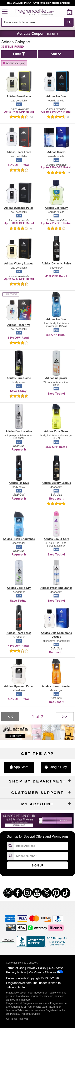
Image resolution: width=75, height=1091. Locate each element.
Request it (18, 449)
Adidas (15, 63)
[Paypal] (57, 919)
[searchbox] (32, 22)
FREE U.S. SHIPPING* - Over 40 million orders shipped (38, 2)
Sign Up (38, 865)
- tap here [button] (37, 33)
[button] (4, 12)
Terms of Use (15, 968)
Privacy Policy (36, 968)
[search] (63, 11)
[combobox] (37, 22)
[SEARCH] (69, 22)
